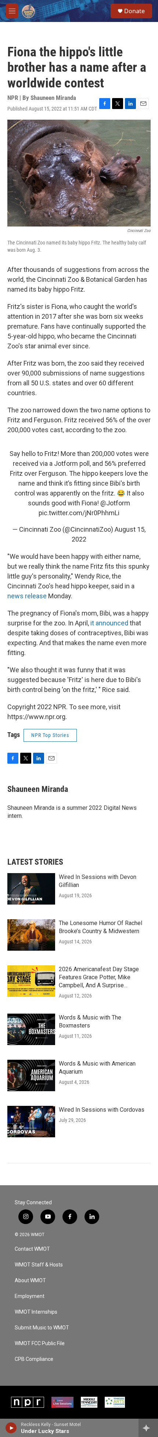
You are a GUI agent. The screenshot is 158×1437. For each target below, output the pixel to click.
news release (27, 596)
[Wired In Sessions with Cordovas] (31, 1121)
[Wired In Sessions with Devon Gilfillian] (31, 889)
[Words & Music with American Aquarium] (31, 1075)
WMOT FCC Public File (40, 1343)
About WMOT (30, 1280)
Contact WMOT (32, 1249)
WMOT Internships (36, 1312)
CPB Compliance (34, 1359)
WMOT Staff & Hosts (39, 1265)
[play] (11, 1428)
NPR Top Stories (50, 735)
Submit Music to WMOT (42, 1328)
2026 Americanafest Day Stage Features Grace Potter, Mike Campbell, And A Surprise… (99, 977)
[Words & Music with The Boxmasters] (31, 1029)
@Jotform (115, 503)
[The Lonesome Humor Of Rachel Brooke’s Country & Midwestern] (31, 935)
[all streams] (148, 1428)
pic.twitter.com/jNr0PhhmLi (79, 513)
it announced (110, 623)
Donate (134, 11)
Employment (29, 1296)
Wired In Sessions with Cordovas (101, 1109)
